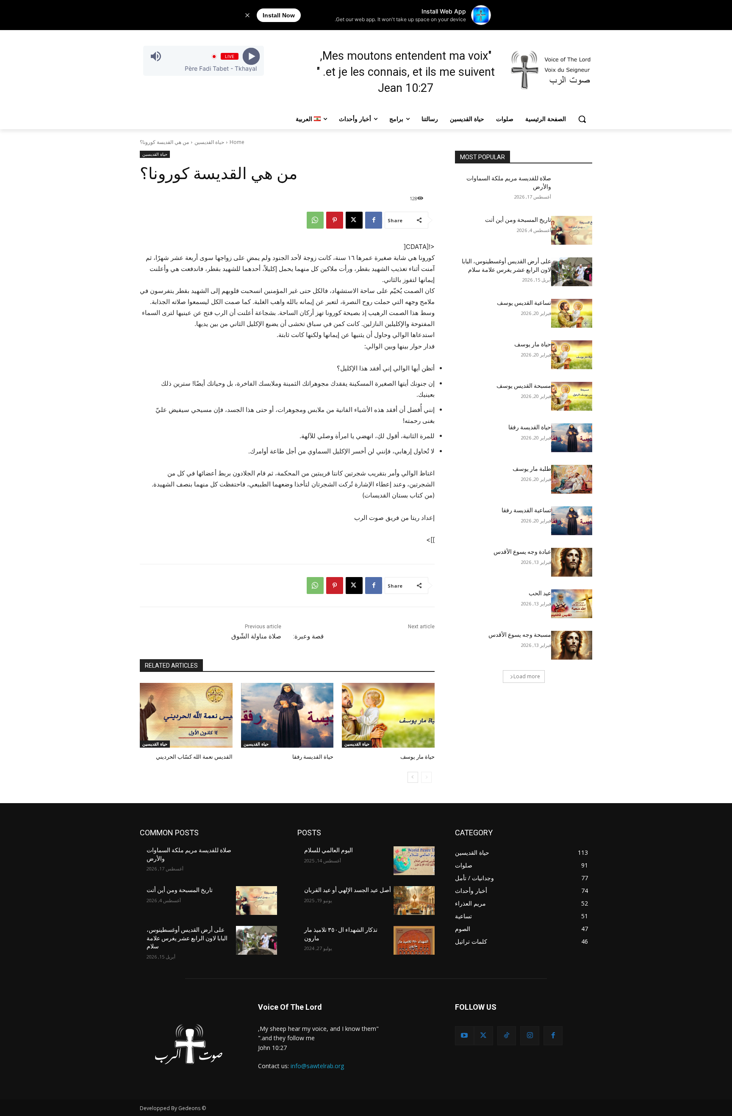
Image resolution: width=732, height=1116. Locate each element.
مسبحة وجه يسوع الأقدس (519, 634)
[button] (582, 119)
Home (237, 142)
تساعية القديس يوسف (524, 302)
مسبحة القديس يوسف (523, 385)
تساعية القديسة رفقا (526, 510)
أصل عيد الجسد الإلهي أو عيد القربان (347, 890)
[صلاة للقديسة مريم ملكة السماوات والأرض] (571, 188)
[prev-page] (426, 777)
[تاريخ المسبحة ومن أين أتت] (571, 230)
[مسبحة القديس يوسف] (571, 396)
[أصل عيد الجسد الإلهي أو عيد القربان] (414, 900)
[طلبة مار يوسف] (571, 479)
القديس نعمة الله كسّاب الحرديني (194, 757)
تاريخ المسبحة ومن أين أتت (518, 219)
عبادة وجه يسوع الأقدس (522, 551)
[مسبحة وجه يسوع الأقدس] (571, 645)
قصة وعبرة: (308, 636)
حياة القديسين (209, 142)
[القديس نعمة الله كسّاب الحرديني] (186, 715)
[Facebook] (373, 220)
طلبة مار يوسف (532, 468)
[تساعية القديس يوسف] (571, 313)
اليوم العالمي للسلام (328, 850)
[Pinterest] (334, 220)
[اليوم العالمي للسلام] (414, 860)
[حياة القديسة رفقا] (287, 715)
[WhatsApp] (315, 220)
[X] (354, 220)
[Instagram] (529, 1035)
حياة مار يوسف (417, 757)
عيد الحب (540, 593)
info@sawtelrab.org (317, 1066)
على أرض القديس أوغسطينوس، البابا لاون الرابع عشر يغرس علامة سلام (187, 938)
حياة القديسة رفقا (312, 757)
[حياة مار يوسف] (388, 715)
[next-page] (413, 777)
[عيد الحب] (571, 603)
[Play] (251, 56)
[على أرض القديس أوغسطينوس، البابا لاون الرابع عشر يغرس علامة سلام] (571, 271)
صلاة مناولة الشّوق (256, 636)
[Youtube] (464, 1035)
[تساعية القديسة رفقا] (571, 520)
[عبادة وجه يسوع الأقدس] (571, 562)
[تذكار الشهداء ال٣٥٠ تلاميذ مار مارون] (414, 940)
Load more (526, 676)
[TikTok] (506, 1035)
